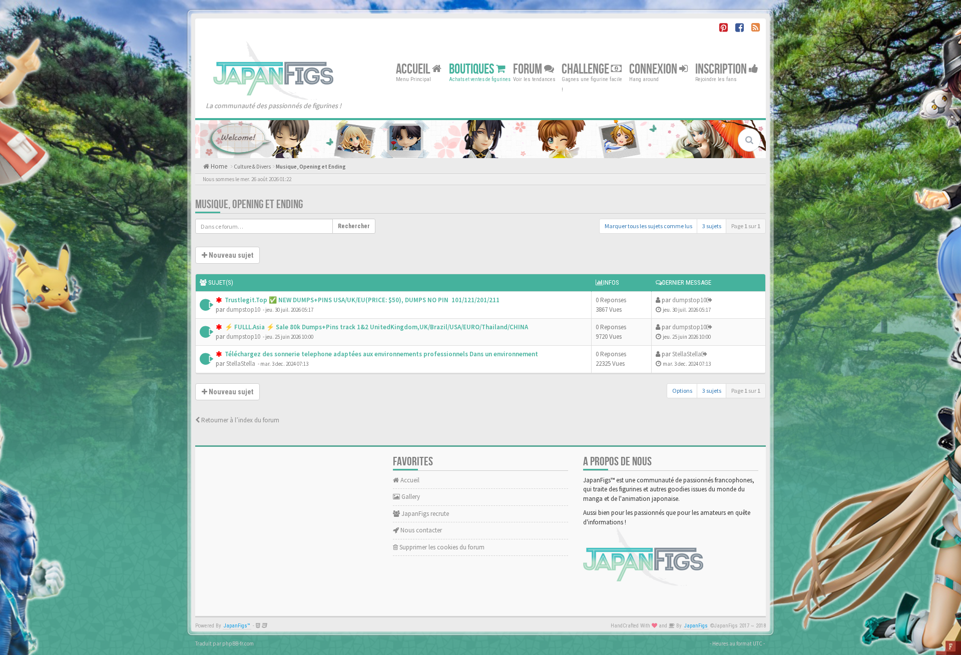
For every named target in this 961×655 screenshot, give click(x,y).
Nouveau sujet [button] (230, 255)
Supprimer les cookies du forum (441, 547)
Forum (528, 69)
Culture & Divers (252, 166)
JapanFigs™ (237, 625)
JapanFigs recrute (424, 513)
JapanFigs (696, 625)
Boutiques (472, 69)
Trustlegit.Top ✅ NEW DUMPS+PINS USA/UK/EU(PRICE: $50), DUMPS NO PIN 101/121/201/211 (361, 300)
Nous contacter (420, 530)
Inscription (722, 69)
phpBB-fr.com (238, 643)
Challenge (586, 69)
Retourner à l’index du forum (239, 420)
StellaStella (240, 363)
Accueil (414, 69)
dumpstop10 (243, 309)
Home (218, 166)
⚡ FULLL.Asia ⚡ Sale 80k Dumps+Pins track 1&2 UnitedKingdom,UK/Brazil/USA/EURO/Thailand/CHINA (375, 327)
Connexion (654, 69)
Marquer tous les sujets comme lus (648, 226)
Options (682, 390)
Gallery (410, 496)
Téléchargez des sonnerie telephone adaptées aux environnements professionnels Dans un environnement (380, 354)
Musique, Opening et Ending (311, 166)
